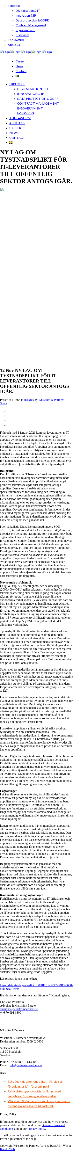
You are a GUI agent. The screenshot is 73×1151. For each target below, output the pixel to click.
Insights (29, 399)
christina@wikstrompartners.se (19, 1009)
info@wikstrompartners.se (26, 1065)
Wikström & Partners (51, 399)
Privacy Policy (36, 1128)
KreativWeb (7, 1149)
